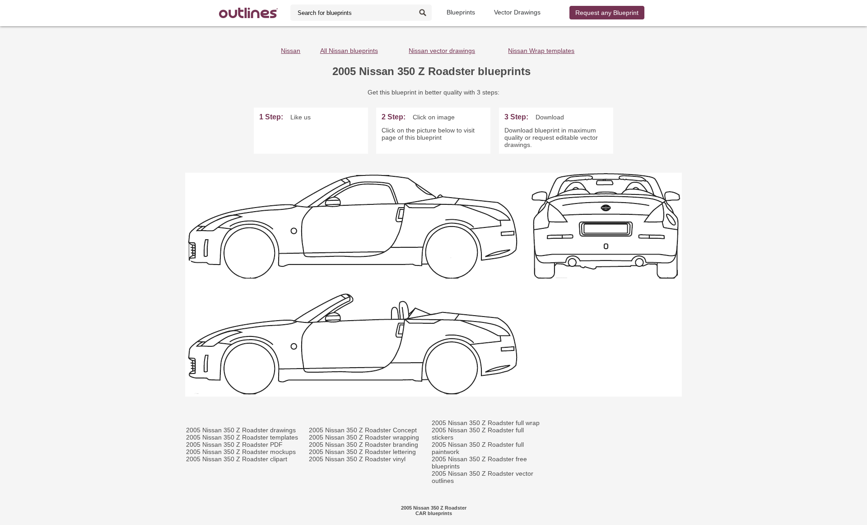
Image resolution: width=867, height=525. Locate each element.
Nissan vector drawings (442, 50)
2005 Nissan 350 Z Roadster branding (363, 444)
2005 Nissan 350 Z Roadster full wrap (486, 422)
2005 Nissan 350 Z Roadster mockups (241, 451)
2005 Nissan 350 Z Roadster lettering (362, 451)
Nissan (290, 50)
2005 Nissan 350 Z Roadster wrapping (364, 437)
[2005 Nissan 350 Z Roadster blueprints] (433, 394)
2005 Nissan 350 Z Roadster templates (242, 437)
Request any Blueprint (607, 12)
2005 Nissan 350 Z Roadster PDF (234, 444)
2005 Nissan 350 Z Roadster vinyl (357, 459)
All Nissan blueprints (349, 50)
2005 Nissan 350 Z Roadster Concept (363, 430)
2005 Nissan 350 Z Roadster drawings (241, 430)
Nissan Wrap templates (541, 50)
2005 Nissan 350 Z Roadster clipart (236, 459)
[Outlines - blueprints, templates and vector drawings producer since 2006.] (248, 13)
